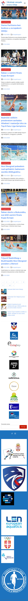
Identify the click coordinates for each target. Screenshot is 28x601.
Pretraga (23, 426)
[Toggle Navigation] (25, 3)
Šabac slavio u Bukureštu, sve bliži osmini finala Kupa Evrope (13, 215)
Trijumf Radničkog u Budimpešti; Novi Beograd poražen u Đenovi (13, 261)
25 (10, 285)
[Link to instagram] (15, 434)
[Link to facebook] (12, 434)
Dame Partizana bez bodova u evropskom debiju (11, 28)
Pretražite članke (5, 424)
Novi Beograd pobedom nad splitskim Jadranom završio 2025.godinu (12, 169)
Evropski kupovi (6, 22)
